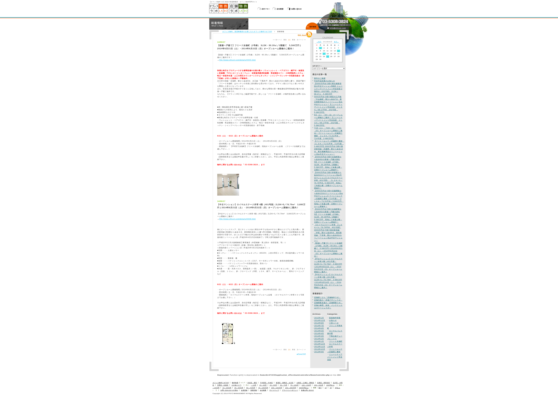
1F (326, 388)
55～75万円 (250, 388)
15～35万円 (226, 388)
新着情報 (254, 390)
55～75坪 (283, 385)
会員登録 (244, 390)
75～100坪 (294, 385)
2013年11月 (319, 347)
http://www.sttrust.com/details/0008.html (237, 219)
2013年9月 (319, 352)
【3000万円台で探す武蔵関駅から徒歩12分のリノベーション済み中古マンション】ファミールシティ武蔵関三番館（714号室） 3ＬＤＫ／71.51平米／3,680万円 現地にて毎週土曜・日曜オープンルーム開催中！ (329, 199)
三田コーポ (334, 323)
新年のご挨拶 (320, 78)
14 (339, 51)
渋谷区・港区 (252, 383)
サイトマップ (274, 390)
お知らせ (333, 320)
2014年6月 (319, 328)
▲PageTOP (301, 354)
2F (331, 388)
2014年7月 (319, 326)
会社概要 (279, 8)
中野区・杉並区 (222, 385)
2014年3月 (319, 336)
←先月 (319, 42)
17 (324, 53)
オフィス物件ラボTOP (221, 383)
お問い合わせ (294, 8)
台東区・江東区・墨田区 (305, 383)
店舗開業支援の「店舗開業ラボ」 (328, 303)
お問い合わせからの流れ (229, 390)
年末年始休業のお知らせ (324, 81)
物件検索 (235, 383)
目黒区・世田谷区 (323, 383)
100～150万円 (276, 388)
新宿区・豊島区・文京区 (285, 383)
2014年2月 (319, 339)
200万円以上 (303, 388)
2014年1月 (319, 341)
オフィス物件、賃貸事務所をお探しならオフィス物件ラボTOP (218, 8)
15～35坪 (263, 385)
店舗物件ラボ (238, 8)
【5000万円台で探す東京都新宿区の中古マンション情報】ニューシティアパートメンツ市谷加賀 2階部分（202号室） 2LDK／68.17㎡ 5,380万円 (328, 89)
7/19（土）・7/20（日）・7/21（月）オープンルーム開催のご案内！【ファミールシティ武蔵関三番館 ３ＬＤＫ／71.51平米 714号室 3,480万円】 (328, 133)
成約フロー (264, 8)
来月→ (336, 42)
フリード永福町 (335, 341)
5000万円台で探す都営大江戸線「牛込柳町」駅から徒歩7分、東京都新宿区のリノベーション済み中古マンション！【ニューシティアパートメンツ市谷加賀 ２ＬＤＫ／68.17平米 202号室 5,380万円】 (328, 104)
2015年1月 (319, 318)
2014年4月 (319, 333)
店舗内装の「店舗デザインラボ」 (328, 300)
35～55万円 (238, 388)
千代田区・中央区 (266, 383)
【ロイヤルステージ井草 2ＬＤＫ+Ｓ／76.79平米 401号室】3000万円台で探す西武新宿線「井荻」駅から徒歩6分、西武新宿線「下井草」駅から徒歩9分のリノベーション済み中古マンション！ (328, 233)
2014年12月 (319, 320)
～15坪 (253, 385)
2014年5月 (319, 331)
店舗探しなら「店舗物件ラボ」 (327, 297)
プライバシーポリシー (290, 390)
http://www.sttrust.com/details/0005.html (237, 60)
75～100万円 (263, 388)
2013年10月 (319, 349)
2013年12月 (319, 344)
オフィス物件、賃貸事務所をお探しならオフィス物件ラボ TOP (247, 31)
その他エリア (236, 385)
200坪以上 (330, 385)
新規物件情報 (334, 318)
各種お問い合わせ (307, 390)
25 (328, 56)
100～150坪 (306, 385)
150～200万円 (290, 388)
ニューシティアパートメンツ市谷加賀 (334, 357)
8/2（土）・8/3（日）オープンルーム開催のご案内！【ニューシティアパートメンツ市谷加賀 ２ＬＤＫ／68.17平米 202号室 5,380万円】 (328, 120)
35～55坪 (273, 385)
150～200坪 (318, 385)
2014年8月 (319, 323)
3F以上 (337, 388)
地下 (320, 388)
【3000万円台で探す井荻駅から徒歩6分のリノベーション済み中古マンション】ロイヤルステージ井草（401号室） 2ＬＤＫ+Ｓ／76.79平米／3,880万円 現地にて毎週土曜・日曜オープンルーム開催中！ (328, 180)
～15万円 (216, 388)
